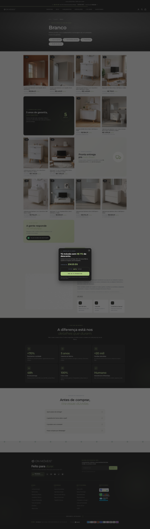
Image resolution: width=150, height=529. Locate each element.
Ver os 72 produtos (75, 273)
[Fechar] (89, 250)
